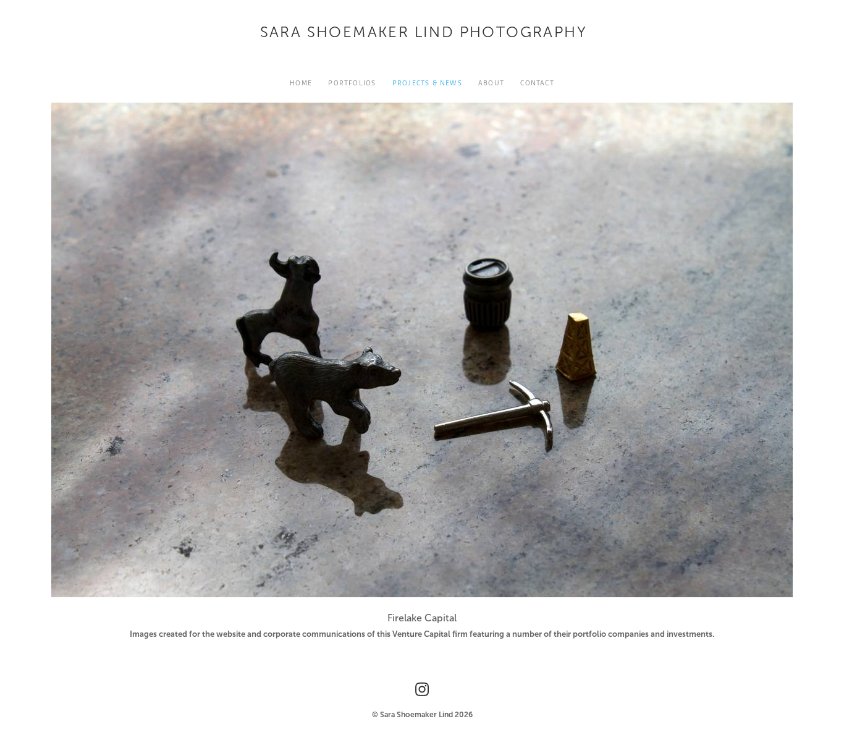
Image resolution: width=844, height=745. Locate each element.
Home (301, 83)
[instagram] (422, 689)
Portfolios (352, 83)
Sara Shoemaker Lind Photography (423, 32)
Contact (537, 83)
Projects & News (427, 83)
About (491, 83)
